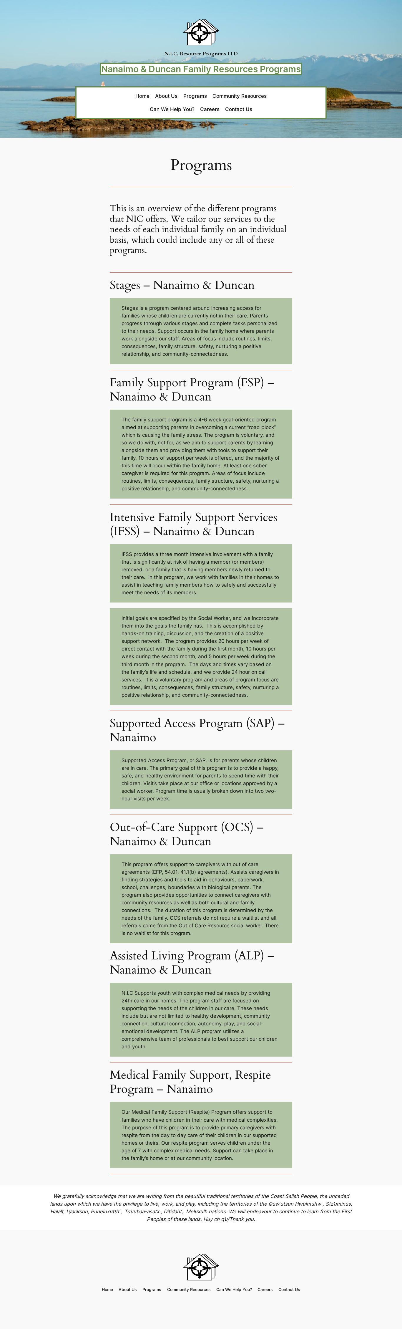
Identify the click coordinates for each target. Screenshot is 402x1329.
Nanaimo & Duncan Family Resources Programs (201, 69)
